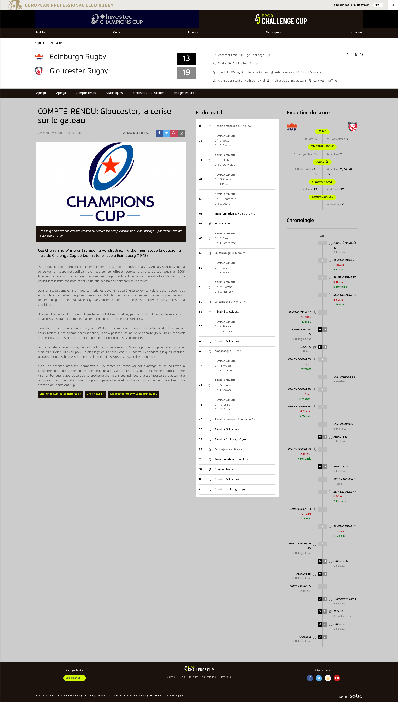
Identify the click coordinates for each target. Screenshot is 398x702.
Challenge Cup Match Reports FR (60, 394)
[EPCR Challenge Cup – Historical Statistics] (281, 19)
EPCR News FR (95, 394)
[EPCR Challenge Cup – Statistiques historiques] (199, 668)
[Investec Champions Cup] (117, 19)
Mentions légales (174, 696)
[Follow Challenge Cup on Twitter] (319, 678)
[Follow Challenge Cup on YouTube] (337, 678)
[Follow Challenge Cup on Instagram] (328, 678)
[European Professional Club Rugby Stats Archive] (60, 8)
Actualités (56, 42)
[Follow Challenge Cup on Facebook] (310, 678)
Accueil (40, 42)
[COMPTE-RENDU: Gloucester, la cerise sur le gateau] (159, 133)
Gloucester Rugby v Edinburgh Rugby (133, 394)
